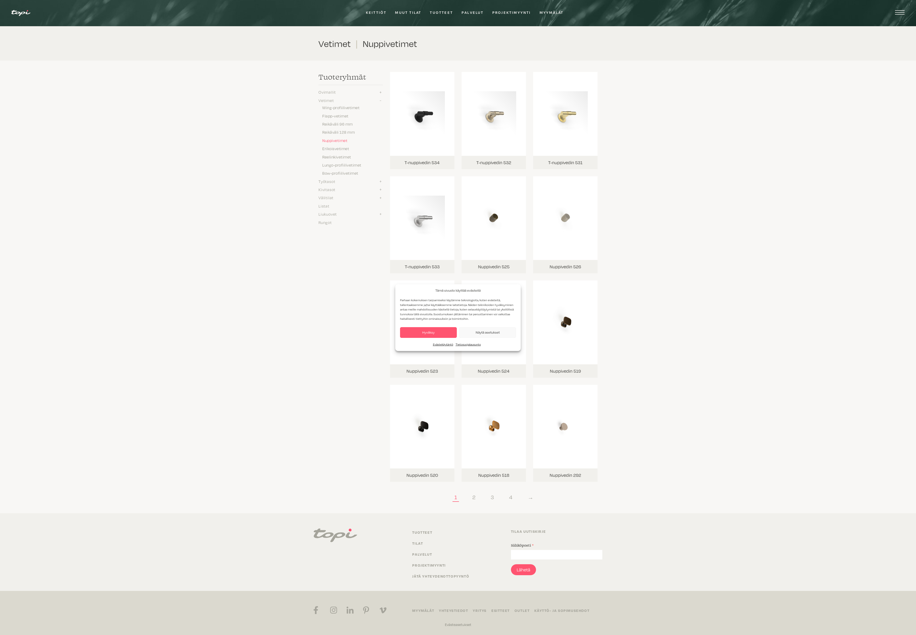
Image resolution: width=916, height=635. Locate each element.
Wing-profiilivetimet (340, 107)
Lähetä (523, 570)
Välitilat (325, 197)
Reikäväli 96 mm (337, 124)
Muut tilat (408, 12)
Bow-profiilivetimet (340, 173)
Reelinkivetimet (336, 156)
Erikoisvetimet (335, 148)
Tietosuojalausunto (468, 344)
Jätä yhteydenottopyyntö (440, 576)
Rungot (325, 222)
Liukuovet (327, 214)
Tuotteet (441, 12)
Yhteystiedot (453, 610)
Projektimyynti (511, 12)
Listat (323, 205)
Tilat (417, 543)
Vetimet (326, 100)
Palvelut (473, 12)
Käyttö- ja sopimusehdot (561, 610)
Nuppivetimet (334, 140)
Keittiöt (376, 12)
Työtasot (326, 181)
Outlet (522, 610)
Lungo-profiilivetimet (341, 165)
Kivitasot (326, 189)
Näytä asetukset (488, 332)
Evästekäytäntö (443, 344)
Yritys (480, 610)
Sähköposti (522, 545)
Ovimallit (327, 92)
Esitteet (500, 610)
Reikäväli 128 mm (338, 132)
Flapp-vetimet (335, 115)
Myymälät (552, 12)
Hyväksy (428, 332)
